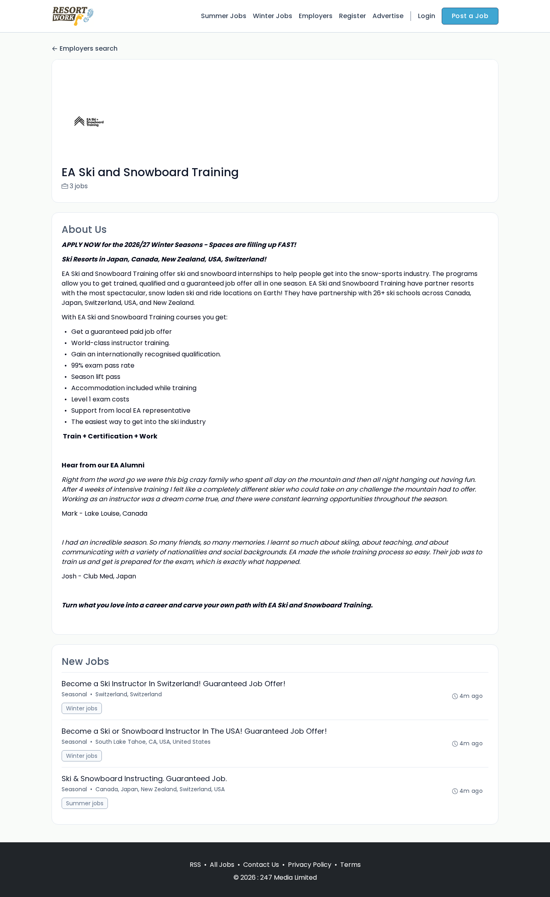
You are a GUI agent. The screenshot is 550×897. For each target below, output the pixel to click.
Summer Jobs (223, 16)
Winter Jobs (272, 16)
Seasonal (74, 694)
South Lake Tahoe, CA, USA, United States (153, 742)
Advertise (387, 16)
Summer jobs (84, 803)
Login (426, 16)
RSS (195, 864)
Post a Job (470, 16)
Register (352, 16)
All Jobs (222, 864)
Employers (316, 16)
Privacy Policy (309, 864)
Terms (350, 864)
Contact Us (261, 864)
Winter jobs (81, 708)
